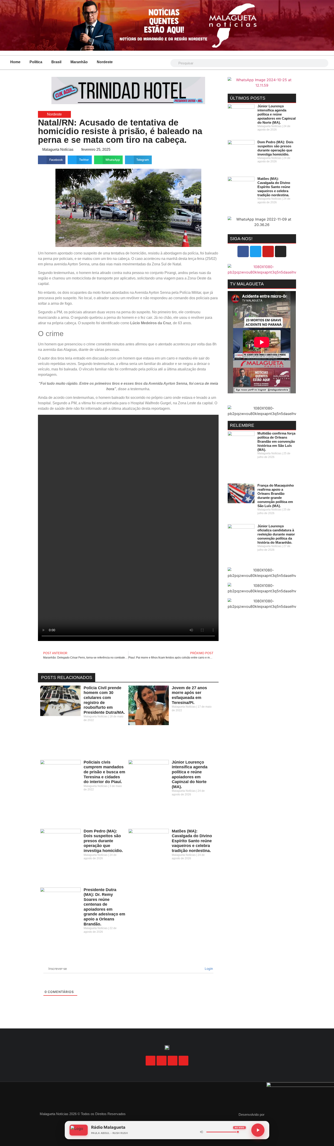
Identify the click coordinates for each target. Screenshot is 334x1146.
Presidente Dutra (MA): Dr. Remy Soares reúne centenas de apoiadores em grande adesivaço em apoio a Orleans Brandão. (104, 906)
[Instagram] (280, 251)
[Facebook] (243, 251)
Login (208, 968)
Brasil (56, 62)
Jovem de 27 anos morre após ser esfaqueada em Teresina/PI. (189, 695)
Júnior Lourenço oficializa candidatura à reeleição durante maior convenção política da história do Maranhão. (276, 534)
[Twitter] (255, 251)
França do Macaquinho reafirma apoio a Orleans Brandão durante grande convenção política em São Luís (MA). (275, 495)
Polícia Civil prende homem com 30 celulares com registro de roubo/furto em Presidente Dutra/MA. (104, 700)
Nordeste (105, 62)
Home (15, 62)
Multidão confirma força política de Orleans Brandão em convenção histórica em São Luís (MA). (276, 441)
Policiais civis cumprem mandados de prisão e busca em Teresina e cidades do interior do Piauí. (104, 772)
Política (36, 62)
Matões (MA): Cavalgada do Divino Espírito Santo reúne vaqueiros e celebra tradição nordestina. (192, 841)
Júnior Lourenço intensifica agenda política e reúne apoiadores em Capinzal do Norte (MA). (189, 774)
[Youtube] (268, 251)
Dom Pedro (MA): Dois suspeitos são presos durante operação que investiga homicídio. (103, 841)
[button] (51, 160)
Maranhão (79, 62)
